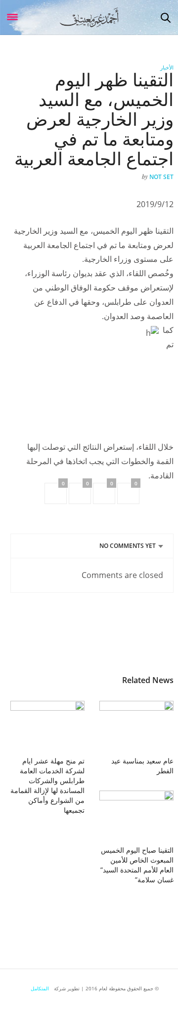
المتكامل (40, 988)
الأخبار (167, 67)
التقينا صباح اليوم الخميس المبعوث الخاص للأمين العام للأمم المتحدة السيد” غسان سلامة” (137, 864)
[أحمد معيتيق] (89, 17)
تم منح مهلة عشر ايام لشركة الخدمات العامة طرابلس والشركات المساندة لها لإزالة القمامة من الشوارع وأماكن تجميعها (47, 785)
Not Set (161, 177)
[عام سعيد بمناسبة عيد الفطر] (136, 724)
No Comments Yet (127, 546)
